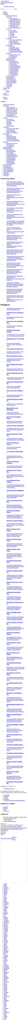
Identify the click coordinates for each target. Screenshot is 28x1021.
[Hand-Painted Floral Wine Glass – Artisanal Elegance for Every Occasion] (15, 361)
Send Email (3, 831)
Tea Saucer (12, 34)
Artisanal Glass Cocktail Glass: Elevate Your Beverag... (14, 292)
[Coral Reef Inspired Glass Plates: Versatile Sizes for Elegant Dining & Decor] (15, 680)
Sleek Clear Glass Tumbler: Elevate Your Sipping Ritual (15, 266)
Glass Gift (9, 86)
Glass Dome (9, 85)
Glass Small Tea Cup (14, 25)
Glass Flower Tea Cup (15, 23)
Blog (8, 92)
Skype (2, 834)
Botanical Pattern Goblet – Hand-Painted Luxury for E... (14, 238)
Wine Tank (12, 46)
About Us (6, 13)
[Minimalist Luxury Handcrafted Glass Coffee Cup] (15, 405)
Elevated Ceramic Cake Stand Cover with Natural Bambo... (15, 185)
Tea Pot (8, 29)
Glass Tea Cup (10, 827)
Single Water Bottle (14, 48)
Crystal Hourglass (14, 69)
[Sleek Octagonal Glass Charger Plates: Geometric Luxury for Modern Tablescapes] (15, 526)
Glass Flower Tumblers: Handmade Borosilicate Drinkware (15, 286)
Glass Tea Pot (13, 30)
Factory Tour (7, 88)
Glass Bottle (9, 45)
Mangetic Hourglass (14, 62)
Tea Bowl (12, 33)
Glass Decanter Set (11, 78)
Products (6, 14)
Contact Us (6, 94)
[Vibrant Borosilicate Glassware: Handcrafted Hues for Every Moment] (15, 439)
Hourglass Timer (10, 60)
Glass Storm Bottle (11, 76)
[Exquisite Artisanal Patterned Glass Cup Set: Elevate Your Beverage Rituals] (15, 750)
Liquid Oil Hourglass (15, 68)
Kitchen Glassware (11, 58)
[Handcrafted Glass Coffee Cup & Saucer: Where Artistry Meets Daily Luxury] (15, 431)
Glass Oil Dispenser (11, 80)
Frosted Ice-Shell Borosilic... (15, 745)
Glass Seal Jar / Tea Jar (15, 54)
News (5, 89)
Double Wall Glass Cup (15, 19)
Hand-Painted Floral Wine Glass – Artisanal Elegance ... (15, 246)
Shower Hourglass (14, 65)
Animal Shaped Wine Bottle (16, 52)
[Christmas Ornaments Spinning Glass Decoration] (15, 327)
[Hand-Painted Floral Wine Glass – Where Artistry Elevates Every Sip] (15, 370)
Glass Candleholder (11, 82)
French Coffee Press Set (15, 43)
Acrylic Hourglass (14, 74)
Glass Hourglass (13, 61)
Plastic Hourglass (14, 72)
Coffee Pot (9, 38)
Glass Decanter (10, 77)
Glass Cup (9, 17)
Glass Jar (9, 53)
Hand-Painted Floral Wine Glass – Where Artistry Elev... (15, 253)
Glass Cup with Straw (15, 22)
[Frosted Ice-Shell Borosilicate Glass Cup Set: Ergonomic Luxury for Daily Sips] (15, 741)
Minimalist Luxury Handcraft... (12, 409)
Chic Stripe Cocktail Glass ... (15, 349)
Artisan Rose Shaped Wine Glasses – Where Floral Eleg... (15, 259)
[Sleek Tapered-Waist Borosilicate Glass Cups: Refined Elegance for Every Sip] (15, 768)
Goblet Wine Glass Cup (15, 27)
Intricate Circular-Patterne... (15, 520)
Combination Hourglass (15, 66)
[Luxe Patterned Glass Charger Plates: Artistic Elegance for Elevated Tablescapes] (15, 477)
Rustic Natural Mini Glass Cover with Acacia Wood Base (15, 204)
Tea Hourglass (13, 64)
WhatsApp (3, 833)
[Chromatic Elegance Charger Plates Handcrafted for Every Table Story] (15, 458)
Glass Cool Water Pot (12, 81)
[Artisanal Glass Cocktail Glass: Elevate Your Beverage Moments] (15, 422)
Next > (6, 786)
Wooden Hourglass (14, 70)
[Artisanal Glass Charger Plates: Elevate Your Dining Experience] (15, 467)
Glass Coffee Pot (14, 41)
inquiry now (3, 823)
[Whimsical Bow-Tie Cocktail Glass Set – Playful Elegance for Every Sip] (15, 336)
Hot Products (13, 826)
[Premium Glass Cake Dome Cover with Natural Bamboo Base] (15, 309)
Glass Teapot (4, 827)
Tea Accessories (13, 37)
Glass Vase (9, 84)
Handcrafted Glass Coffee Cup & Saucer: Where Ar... (14, 300)
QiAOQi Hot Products (12, 15)
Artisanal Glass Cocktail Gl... (15, 425)
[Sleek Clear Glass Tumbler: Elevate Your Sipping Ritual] (15, 387)
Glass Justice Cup (14, 26)
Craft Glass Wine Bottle (15, 50)
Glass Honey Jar (13, 56)
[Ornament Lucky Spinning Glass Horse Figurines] (15, 318)
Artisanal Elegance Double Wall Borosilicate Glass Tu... (14, 273)
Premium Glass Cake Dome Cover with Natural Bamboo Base (15, 191)
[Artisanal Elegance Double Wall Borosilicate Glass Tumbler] (15, 396)
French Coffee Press (14, 42)
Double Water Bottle (14, 49)
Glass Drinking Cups (6, 829)
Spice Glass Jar (13, 57)
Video (5, 93)
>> (8, 786)
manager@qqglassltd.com (10, 821)
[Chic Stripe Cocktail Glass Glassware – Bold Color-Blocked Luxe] (15, 346)
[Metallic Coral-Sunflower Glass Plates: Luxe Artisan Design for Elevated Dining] (15, 690)
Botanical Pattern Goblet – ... (15, 356)
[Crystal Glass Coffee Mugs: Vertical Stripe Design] (15, 448)
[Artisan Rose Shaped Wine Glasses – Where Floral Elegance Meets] (15, 379)
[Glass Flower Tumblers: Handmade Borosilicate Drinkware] (15, 414)
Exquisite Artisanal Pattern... (15, 753)
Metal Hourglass (13, 73)
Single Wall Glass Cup (15, 21)
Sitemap (19, 826)
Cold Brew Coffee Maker (16, 39)
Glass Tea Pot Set (14, 31)
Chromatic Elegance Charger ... (13, 462)
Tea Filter (12, 35)
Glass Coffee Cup (14, 18)
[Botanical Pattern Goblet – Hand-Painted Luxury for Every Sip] (15, 353)
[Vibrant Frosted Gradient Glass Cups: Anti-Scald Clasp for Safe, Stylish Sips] (15, 758)
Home (5, 11)
